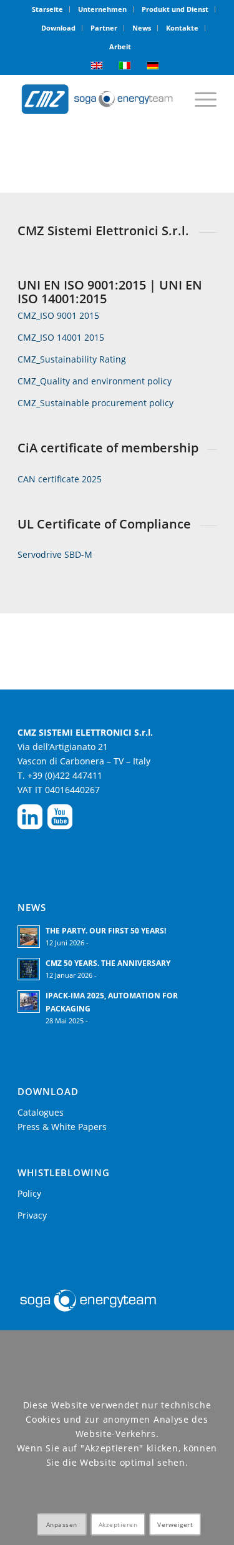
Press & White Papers (62, 1127)
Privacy (32, 1215)
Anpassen (61, 1524)
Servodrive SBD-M (54, 554)
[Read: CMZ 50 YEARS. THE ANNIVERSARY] (28, 969)
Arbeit (120, 46)
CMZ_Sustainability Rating (71, 359)
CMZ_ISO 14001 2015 (60, 337)
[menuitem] (48, 9)
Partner (103, 27)
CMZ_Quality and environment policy (94, 381)
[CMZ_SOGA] (97, 99)
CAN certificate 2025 (59, 479)
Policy (29, 1193)
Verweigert (175, 1524)
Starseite (47, 9)
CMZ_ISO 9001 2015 (58, 315)
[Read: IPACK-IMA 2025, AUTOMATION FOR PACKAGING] (28, 1001)
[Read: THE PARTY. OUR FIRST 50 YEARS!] (28, 936)
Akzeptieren (118, 1524)
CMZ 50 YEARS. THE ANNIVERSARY (108, 963)
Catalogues (40, 1112)
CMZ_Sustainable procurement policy (95, 403)
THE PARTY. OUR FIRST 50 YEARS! (106, 930)
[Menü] (199, 99)
